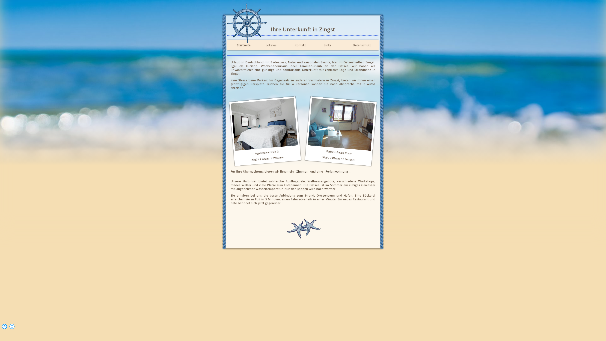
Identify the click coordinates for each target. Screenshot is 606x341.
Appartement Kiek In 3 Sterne (264, 124)
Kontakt (300, 45)
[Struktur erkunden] (12, 326)
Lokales (271, 45)
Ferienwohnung (337, 171)
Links (327, 45)
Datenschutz (362, 45)
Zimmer (302, 171)
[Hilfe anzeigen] (4, 326)
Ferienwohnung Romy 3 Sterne (341, 124)
